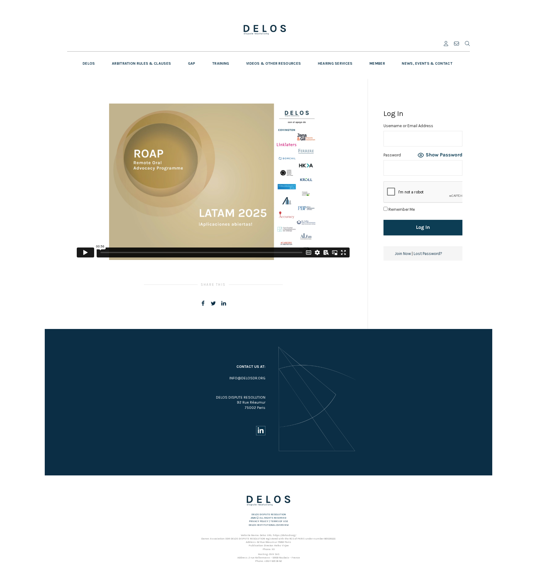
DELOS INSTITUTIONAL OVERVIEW (269, 525)
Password (392, 155)
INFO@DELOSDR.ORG (247, 378)
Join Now (403, 253)
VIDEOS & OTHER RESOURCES (273, 63)
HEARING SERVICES (335, 63)
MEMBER (377, 63)
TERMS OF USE (279, 521)
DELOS (89, 63)
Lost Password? (428, 253)
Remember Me (401, 209)
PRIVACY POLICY (258, 521)
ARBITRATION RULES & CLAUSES (141, 63)
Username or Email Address (408, 125)
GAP (191, 63)
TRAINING (220, 63)
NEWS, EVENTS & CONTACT (427, 63)
